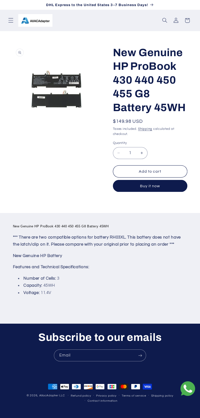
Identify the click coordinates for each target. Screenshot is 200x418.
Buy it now (150, 186)
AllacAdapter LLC (52, 395)
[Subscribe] (140, 355)
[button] (10, 20)
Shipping (145, 129)
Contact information (102, 401)
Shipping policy (162, 395)
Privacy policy (106, 395)
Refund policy (81, 395)
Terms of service (134, 395)
